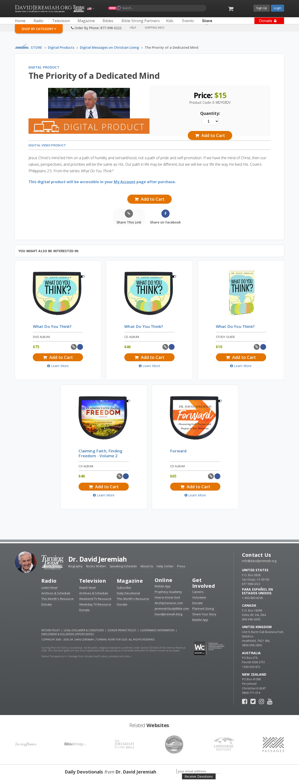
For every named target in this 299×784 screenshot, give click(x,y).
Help (133, 28)
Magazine (130, 580)
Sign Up (261, 8)
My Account (124, 181)
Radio (48, 580)
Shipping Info (154, 28)
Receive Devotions (199, 776)
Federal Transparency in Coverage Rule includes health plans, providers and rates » (86, 656)
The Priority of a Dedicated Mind (171, 47)
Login (277, 8)
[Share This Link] (74, 347)
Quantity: (210, 113)
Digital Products (61, 47)
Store (36, 47)
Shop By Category (37, 29)
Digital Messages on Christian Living (109, 47)
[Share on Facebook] (80, 347)
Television (92, 580)
